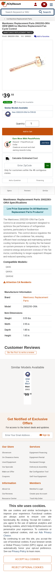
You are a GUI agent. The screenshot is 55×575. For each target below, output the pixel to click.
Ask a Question (15, 180)
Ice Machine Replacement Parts (19, 19)
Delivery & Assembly (38, 467)
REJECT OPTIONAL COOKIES (27, 567)
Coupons (6, 476)
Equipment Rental (37, 457)
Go (47, 165)
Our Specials (7, 467)
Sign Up (46, 435)
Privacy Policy (19, 551)
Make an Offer (8, 471)
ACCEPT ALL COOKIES (27, 559)
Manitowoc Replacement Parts (18, 33)
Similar (45, 191)
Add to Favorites (42, 36)
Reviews (27, 191)
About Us (6, 489)
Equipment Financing (38, 452)
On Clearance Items (10, 457)
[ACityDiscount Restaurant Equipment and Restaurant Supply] (11, 4)
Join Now (45, 143)
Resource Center (9, 498)
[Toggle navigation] (51, 5)
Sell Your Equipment (38, 476)
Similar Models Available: (16, 108)
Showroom (6, 452)
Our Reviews (7, 493)
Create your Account (38, 493)
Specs (9, 191)
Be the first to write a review (20, 352)
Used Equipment (9, 462)
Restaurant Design (37, 462)
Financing (40, 180)
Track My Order (36, 498)
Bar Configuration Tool (39, 471)
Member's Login (36, 489)
